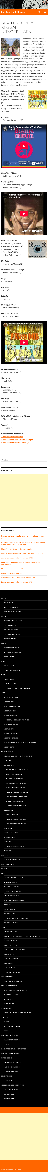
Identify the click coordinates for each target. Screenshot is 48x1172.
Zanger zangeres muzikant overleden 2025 (17, 558)
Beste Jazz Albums (11, 697)
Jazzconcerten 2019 (12, 706)
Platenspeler (9, 1004)
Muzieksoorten (7, 864)
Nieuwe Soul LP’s (10, 932)
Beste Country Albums (13, 621)
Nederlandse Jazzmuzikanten (18, 720)
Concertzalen (9, 1094)
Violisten (7, 851)
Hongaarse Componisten (16, 783)
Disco (3, 643)
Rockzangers (9, 914)
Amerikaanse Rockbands (13, 878)
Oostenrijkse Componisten (17, 796)
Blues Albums (9, 603)
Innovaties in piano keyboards (13, 1049)
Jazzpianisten (9, 729)
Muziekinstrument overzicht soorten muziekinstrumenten (23, 569)
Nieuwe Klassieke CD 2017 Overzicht (18, 756)
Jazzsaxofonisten (11, 733)
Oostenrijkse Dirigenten (16, 823)
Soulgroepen (9, 954)
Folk (3, 661)
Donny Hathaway (13, 972)
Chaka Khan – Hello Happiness (18, 688)
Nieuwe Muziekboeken (13, 1062)
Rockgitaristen (10, 909)
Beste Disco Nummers (12, 652)
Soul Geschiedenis (11, 945)
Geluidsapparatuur (9, 986)
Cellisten (7, 760)
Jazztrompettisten (11, 738)
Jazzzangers (9, 747)
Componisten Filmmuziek (16, 805)
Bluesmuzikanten (11, 607)
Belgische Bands (10, 882)
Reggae (4, 869)
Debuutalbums (10, 639)
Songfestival (6, 1008)
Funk (3, 675)
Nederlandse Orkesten (15, 846)
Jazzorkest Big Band (12, 724)
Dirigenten (8, 810)
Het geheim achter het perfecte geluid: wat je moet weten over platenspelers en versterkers (23, 543)
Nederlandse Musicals (13, 860)
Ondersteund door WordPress (11, 1169)
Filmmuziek (8, 1080)
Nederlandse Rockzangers (17, 918)
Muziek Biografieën (12, 1067)
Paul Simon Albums (13, 670)
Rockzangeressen (11, 923)
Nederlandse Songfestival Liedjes (17, 1013)
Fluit (8, 1044)
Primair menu (45, 12)
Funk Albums (9, 679)
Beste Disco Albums (11, 648)
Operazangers (9, 837)
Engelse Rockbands (11, 896)
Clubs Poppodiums (11, 1089)
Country (4, 616)
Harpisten (8, 828)
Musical (4, 855)
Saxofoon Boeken (11, 1071)
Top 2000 (4, 1017)
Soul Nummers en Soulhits (14, 950)
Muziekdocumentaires (10, 1053)
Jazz (3, 693)
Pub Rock (7, 905)
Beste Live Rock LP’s (13, 891)
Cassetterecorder (11, 995)
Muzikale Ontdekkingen (13, 12)
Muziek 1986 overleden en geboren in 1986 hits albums (22, 553)
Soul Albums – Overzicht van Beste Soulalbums (22, 936)
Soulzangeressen (11, 959)
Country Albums (10, 625)
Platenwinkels (9, 1098)
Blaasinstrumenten (12, 1040)
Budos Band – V (12, 684)
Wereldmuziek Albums (13, 981)
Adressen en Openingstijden (12, 1085)
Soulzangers (9, 963)
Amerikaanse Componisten (17, 769)
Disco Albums (9, 657)
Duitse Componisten (14, 774)
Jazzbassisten (9, 702)
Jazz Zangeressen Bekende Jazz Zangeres (20, 742)
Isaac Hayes (10, 968)
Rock (3, 873)
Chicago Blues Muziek (12, 612)
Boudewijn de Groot (12, 1026)
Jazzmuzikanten (10, 715)
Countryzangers (11, 630)
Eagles (6, 1022)
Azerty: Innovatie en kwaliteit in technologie (18, 577)
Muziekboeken (7, 1058)
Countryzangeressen (12, 634)
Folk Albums (9, 666)
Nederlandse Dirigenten (16, 819)
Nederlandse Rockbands (14, 900)
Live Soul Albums (10, 941)
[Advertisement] (24, 497)
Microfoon (8, 999)
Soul (3, 927)
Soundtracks (6, 1076)
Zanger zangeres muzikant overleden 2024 (17, 582)
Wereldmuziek (7, 977)
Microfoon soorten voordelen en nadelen (16, 549)
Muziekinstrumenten (9, 1035)
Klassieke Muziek (8, 751)
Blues (3, 598)
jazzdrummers (10, 711)
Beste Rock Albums (11, 887)
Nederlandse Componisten (17, 792)
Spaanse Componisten (14, 801)
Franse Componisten (14, 778)
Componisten (9, 765)
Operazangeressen (11, 833)
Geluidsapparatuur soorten (11, 573)
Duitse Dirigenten (13, 814)
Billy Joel (7, 1031)
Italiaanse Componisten (15, 787)
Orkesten (7, 842)
